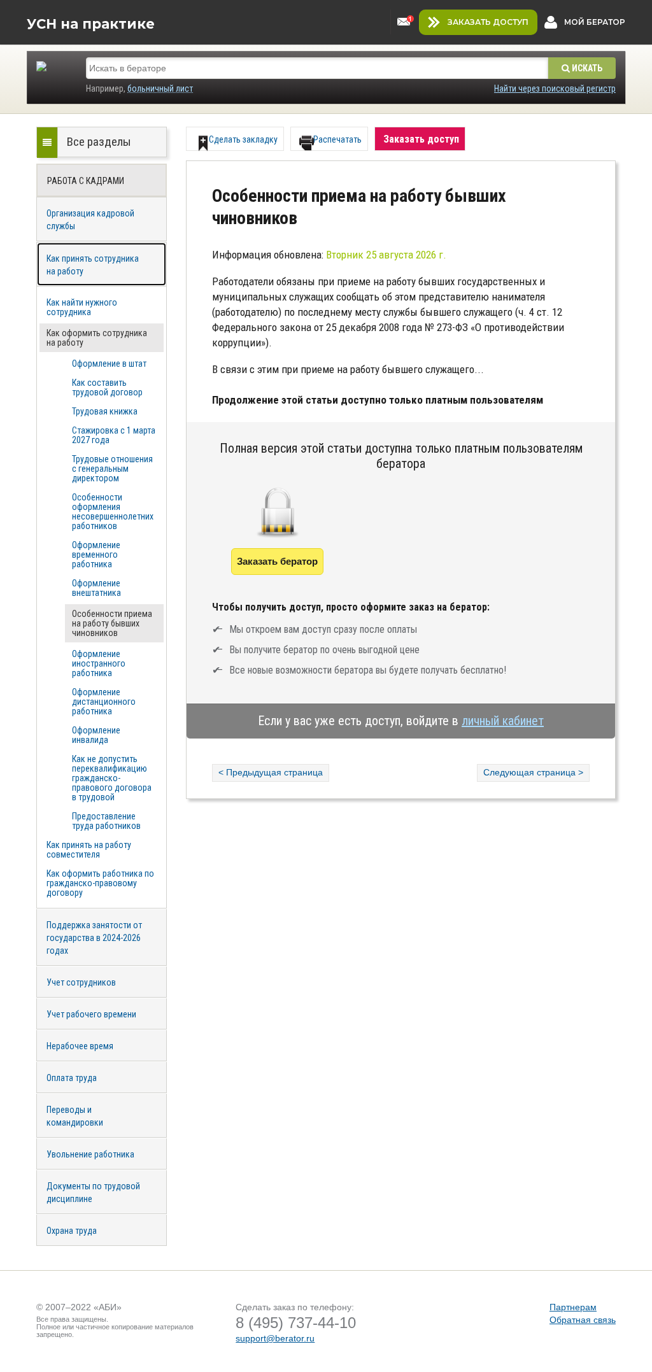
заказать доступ (488, 22)
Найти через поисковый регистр (555, 88)
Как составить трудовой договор (107, 387)
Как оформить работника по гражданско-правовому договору (100, 883)
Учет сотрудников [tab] (81, 982)
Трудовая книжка (105, 411)
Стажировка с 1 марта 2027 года (113, 435)
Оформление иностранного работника (98, 663)
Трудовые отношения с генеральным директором (112, 468)
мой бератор (594, 22)
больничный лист (160, 88)
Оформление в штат (109, 363)
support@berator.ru (275, 1338)
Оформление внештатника (96, 588)
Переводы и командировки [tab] (74, 1116)
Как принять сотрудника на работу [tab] (92, 264)
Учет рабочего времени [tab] (91, 1014)
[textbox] (317, 68)
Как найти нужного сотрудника (81, 307)
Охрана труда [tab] (71, 1231)
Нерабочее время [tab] (79, 1046)
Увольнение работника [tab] (90, 1154)
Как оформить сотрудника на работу (96, 338)
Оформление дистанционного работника (104, 701)
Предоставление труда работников (106, 821)
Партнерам (573, 1307)
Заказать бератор (277, 561)
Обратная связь (582, 1320)
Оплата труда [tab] (71, 1078)
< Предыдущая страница (270, 772)
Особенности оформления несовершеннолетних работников (112, 511)
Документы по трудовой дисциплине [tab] (93, 1192)
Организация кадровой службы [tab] (90, 219)
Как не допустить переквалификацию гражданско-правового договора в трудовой (112, 778)
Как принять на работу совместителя (88, 849)
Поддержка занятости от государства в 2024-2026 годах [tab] (94, 938)
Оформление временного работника (96, 554)
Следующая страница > (533, 772)
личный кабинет (503, 720)
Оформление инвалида (96, 735)
